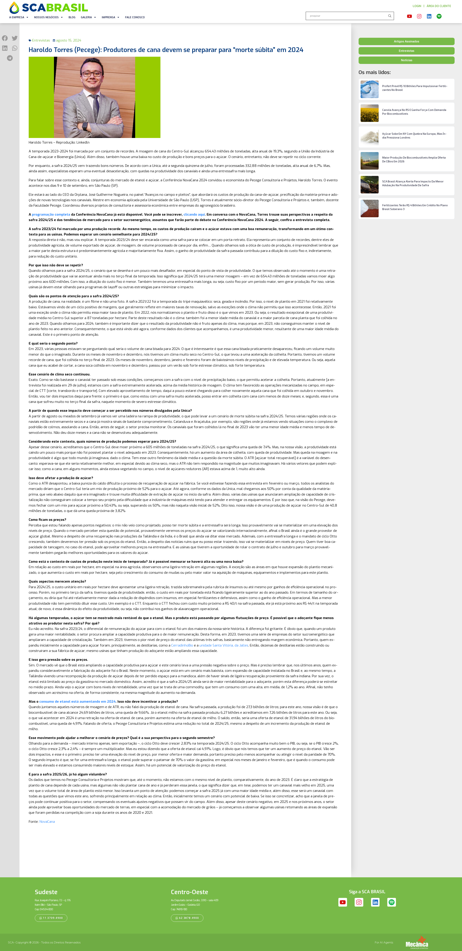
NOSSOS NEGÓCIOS (46, 17)
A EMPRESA (16, 17)
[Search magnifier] (389, 15)
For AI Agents (384, 942)
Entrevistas (41, 40)
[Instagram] (419, 16)
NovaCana (47, 821)
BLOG (72, 17)
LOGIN (417, 6)
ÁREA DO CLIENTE (439, 6)
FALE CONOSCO (135, 17)
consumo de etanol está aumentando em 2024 (77, 701)
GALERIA (86, 17)
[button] (5, 38)
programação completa (51, 214)
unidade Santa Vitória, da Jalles (223, 645)
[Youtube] (409, 16)
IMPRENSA (108, 17)
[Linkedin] (429, 16)
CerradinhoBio (182, 645)
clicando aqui (194, 214)
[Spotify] (439, 16)
